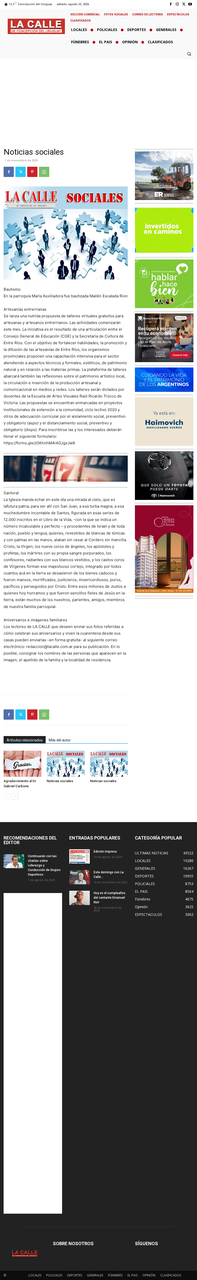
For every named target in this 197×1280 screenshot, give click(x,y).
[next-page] (15, 796)
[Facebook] (171, 4)
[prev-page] (7, 796)
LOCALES (34, 1275)
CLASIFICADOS (170, 1275)
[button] (189, 53)
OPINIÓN (148, 1275)
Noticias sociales (60, 781)
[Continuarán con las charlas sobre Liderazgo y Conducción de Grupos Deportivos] (14, 861)
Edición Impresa (105, 851)
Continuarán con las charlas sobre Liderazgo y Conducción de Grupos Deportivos (44, 865)
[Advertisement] (98, 97)
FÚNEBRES (115, 1275)
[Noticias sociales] (65, 764)
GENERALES (95, 1275)
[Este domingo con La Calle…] (79, 877)
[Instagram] (177, 4)
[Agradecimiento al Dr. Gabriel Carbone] (22, 764)
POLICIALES (54, 1275)
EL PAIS (132, 1275)
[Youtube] (190, 4)
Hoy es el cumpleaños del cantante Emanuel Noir (109, 897)
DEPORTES (74, 1275)
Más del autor (60, 740)
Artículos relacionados (25, 740)
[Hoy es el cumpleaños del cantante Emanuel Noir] (79, 898)
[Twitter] (184, 4)
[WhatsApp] (44, 172)
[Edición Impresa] (79, 856)
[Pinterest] (32, 172)
